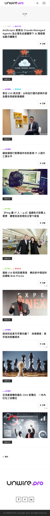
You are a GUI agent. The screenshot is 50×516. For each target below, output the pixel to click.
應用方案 (18, 26)
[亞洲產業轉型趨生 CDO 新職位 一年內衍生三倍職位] (25, 424)
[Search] (37, 3)
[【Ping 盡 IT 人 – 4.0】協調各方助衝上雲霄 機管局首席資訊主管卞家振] (25, 241)
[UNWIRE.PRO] (14, 2)
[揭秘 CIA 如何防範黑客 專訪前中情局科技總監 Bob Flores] (25, 302)
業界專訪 (8, 209)
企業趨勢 (8, 89)
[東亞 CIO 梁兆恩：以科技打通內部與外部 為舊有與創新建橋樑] (25, 121)
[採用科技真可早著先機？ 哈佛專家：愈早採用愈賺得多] (25, 363)
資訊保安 (18, 268)
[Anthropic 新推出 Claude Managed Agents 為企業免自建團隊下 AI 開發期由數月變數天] (25, 62)
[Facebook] (18, 499)
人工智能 (8, 26)
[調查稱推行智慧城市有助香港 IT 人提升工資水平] (25, 181)
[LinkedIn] (31, 499)
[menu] (44, 3)
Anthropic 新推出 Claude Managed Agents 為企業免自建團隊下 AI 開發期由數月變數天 (24, 33)
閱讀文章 (7, 79)
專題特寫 (18, 89)
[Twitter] (25, 499)
